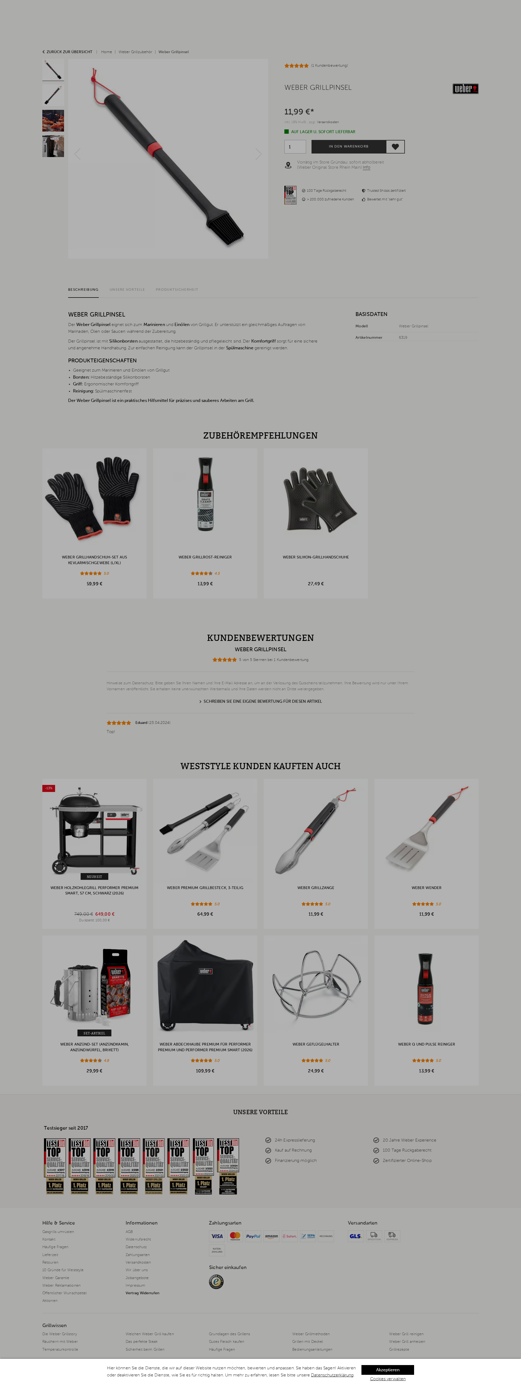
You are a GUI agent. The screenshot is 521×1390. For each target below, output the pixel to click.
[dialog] (260, 1374)
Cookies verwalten (388, 1379)
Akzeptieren (387, 1370)
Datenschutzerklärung (332, 1375)
